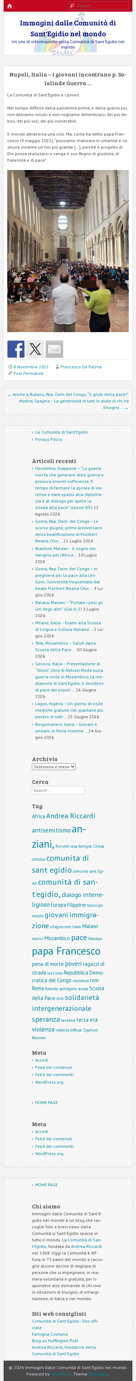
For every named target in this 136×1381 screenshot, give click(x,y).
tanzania (68, 1020)
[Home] (9, 6)
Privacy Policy (48, 439)
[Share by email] (54, 349)
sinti (60, 998)
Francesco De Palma (81, 366)
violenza (43, 1029)
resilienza (81, 980)
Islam (76, 926)
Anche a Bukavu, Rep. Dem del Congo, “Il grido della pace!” (68, 394)
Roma (38, 988)
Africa (38, 816)
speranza (46, 1019)
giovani (56, 914)
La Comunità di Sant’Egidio (61, 432)
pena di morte (48, 963)
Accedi (41, 1060)
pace (79, 937)
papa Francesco (66, 951)
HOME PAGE (46, 1102)
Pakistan (95, 938)
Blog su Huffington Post (55, 1340)
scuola (83, 988)
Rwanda (51, 988)
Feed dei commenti (54, 1074)
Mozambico (57, 938)
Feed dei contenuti (53, 1067)
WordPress (61, 1374)
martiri (38, 938)
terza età (87, 1019)
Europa (58, 904)
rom (94, 980)
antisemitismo (51, 830)
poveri (73, 963)
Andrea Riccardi (70, 815)
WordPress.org (49, 1082)
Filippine (76, 904)
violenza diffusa (68, 1030)
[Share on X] (35, 349)
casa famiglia (81, 846)
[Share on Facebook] (16, 349)
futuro (92, 905)
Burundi (62, 846)
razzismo (55, 973)
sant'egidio (68, 988)
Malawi (90, 926)
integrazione (60, 926)
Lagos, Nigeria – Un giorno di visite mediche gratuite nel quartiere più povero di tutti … (69, 710)
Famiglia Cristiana (50, 1334)
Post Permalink (28, 373)
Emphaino (98, 1374)
